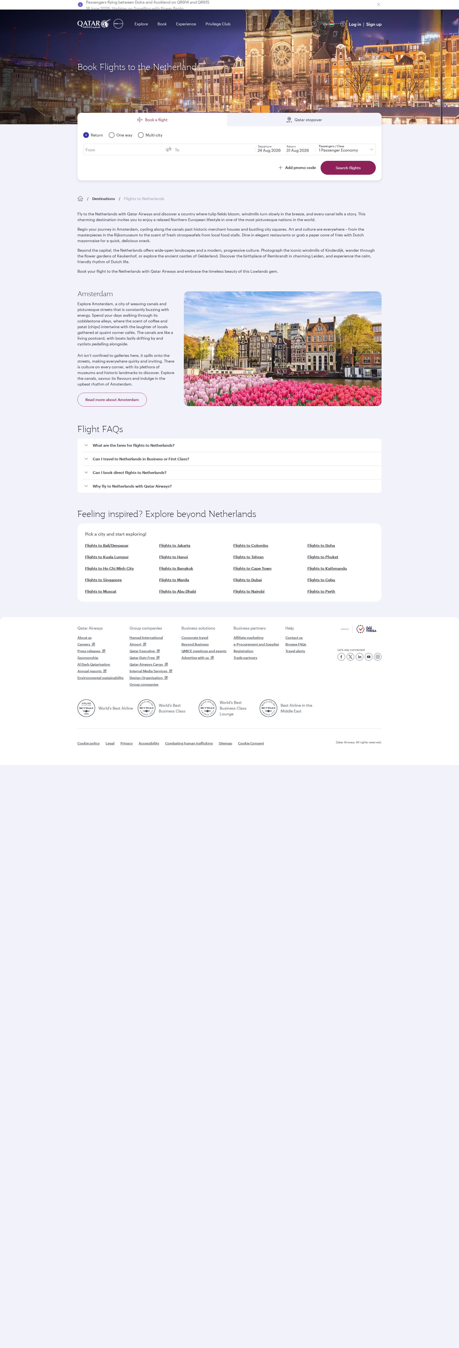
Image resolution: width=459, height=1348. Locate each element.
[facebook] (341, 657)
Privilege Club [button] (218, 24)
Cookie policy (88, 743)
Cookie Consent (251, 743)
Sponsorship (87, 658)
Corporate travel (194, 638)
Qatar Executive (142, 651)
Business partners (250, 628)
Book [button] (162, 24)
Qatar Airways (90, 628)
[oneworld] (118, 24)
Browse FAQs (295, 644)
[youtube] (368, 657)
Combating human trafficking (189, 743)
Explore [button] (141, 24)
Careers (83, 644)
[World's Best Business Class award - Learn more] (146, 708)
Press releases (88, 651)
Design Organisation (146, 678)
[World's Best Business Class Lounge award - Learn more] (207, 708)
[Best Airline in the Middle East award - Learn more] (268, 708)
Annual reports (89, 671)
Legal (110, 743)
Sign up (374, 24)
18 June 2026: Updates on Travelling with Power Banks (135, 4)
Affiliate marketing (248, 638)
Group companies (146, 628)
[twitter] (350, 657)
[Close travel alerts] (379, 4)
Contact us (294, 638)
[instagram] (378, 657)
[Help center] (314, 24)
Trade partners (245, 658)
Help (289, 628)
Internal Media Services (148, 671)
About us (84, 638)
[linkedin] (359, 657)
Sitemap (225, 743)
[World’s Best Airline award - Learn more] (86, 708)
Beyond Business (195, 644)
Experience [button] (186, 24)
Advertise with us (195, 658)
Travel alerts (295, 651)
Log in (355, 24)
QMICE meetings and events (203, 651)
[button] (232, 445)
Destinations (103, 198)
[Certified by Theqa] (359, 632)
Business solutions (198, 628)
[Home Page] (80, 198)
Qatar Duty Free (142, 658)
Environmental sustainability (100, 678)
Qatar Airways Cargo (146, 664)
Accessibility (149, 743)
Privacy (126, 743)
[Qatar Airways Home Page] (94, 24)
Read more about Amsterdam (112, 399)
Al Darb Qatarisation (93, 664)
